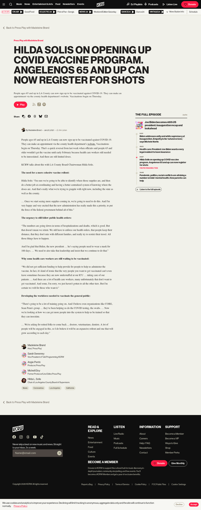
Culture (91, 451)
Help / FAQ (144, 443)
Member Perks (172, 452)
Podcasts (153, 4)
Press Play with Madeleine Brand (28, 40)
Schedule (193, 12)
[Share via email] (46, 116)
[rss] (34, 105)
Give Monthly (178, 463)
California (70, 388)
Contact (143, 452)
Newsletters (69, 4)
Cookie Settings (178, 484)
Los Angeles (55, 388)
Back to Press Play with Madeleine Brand (27, 27)
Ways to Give (171, 443)
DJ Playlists (136, 4)
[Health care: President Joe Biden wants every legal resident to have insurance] (137, 147)
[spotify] (44, 105)
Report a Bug (86, 484)
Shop (167, 448)
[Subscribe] (59, 453)
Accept (193, 504)
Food (57, 4)
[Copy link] (23, 116)
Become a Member (174, 433)
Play (22, 104)
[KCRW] (18, 431)
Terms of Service (120, 484)
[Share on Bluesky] (40, 116)
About (142, 433)
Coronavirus (38, 388)
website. (91, 143)
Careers (143, 438)
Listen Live (172, 4)
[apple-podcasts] (39, 105)
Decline (179, 504)
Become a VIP (172, 438)
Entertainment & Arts (43, 4)
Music (19, 4)
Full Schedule (120, 448)
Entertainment (95, 442)
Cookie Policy (139, 484)
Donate (192, 4)
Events (80, 4)
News (27, 4)
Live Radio (119, 433)
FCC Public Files (157, 484)
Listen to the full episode (150, 189)
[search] (11, 4)
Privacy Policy (102, 484)
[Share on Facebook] (29, 116)
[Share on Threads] (34, 116)
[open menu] (4, 4)
